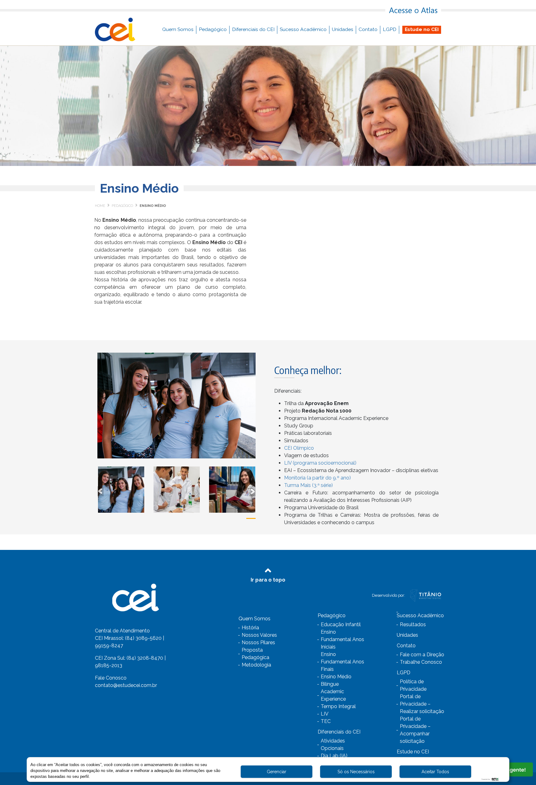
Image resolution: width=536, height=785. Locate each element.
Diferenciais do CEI (253, 29)
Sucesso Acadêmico (303, 29)
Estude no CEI (422, 29)
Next (252, 489)
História (250, 628)
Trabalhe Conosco (421, 662)
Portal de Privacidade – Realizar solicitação (422, 704)
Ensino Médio (336, 677)
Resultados (413, 624)
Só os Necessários (356, 771)
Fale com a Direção (422, 655)
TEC (326, 721)
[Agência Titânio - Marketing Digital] (425, 595)
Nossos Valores (259, 635)
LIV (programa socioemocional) (320, 463)
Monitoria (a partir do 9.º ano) (317, 478)
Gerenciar (276, 771)
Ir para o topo (268, 580)
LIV (324, 714)
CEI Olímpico (299, 448)
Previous (100, 489)
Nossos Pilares (258, 642)
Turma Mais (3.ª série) (308, 485)
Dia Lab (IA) (334, 756)
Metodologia (256, 665)
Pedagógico (213, 29)
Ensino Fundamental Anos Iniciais (342, 639)
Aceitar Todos (435, 771)
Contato (368, 29)
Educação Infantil (341, 624)
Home (100, 206)
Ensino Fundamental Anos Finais (342, 661)
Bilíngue (330, 684)
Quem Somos (178, 29)
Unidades (342, 29)
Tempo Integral (338, 706)
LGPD (389, 29)
